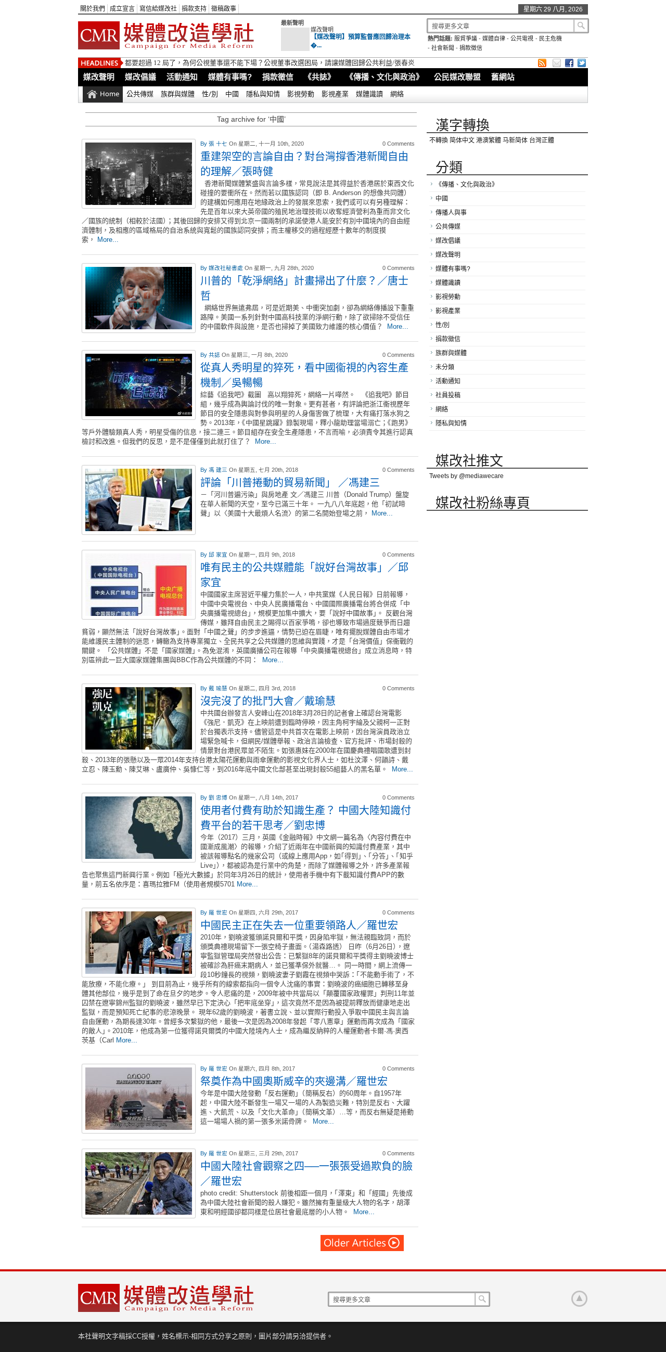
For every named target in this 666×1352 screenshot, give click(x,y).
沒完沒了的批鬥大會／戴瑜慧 (268, 701)
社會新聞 (442, 48)
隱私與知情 (263, 93)
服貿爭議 (465, 38)
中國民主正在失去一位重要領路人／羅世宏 (299, 925)
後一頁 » (363, 1243)
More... (108, 239)
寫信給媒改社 (158, 8)
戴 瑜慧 (219, 688)
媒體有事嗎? (230, 76)
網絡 (397, 93)
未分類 (445, 367)
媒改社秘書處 (227, 268)
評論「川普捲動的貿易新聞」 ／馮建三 (290, 482)
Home (109, 93)
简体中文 (462, 140)
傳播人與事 (451, 212)
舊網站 (503, 76)
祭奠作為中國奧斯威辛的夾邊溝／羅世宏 (294, 1081)
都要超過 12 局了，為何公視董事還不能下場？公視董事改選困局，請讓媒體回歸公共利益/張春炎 (270, 63)
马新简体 (515, 140)
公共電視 (521, 38)
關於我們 (92, 8)
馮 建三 (219, 470)
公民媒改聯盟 (457, 76)
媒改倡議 (140, 76)
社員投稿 (448, 395)
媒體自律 (493, 38)
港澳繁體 (488, 140)
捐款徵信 (470, 48)
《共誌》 (319, 76)
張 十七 (219, 143)
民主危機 (550, 38)
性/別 (210, 93)
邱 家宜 (219, 554)
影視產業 (335, 93)
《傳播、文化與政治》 (384, 76)
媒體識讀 (369, 93)
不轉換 (438, 140)
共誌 (215, 355)
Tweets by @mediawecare (466, 476)
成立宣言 (122, 8)
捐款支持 (194, 8)
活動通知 (182, 76)
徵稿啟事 (223, 8)
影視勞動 (300, 93)
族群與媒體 (178, 93)
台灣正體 (541, 140)
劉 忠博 (219, 797)
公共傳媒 (139, 93)
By (204, 143)
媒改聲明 (322, 30)
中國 (232, 93)
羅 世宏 (219, 912)
